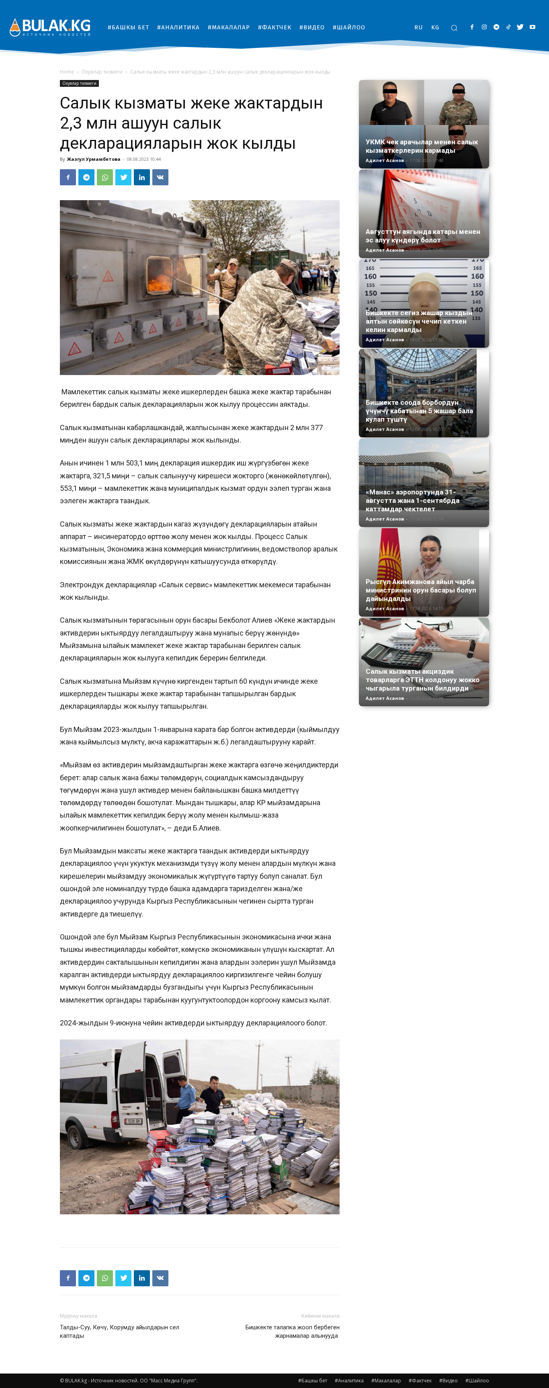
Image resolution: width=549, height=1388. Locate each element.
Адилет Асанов (385, 160)
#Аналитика (349, 1380)
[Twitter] (520, 28)
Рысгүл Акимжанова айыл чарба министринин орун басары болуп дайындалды (421, 590)
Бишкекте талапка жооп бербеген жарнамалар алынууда (292, 1331)
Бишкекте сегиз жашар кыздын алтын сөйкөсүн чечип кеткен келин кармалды (419, 321)
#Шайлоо (477, 1380)
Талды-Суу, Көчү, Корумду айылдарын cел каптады (119, 1331)
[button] (454, 28)
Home (67, 71)
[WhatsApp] (105, 177)
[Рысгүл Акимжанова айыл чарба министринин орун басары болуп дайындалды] (424, 572)
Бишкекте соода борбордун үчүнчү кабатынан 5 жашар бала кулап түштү (419, 410)
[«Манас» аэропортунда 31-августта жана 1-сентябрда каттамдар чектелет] (424, 474)
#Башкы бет (312, 1380)
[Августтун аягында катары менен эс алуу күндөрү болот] (424, 210)
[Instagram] (484, 28)
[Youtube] (532, 28)
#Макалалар (386, 1380)
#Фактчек (420, 1380)
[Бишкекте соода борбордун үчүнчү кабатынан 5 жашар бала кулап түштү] (424, 393)
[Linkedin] (142, 177)
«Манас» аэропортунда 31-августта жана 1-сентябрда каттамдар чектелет (412, 500)
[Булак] (50, 27)
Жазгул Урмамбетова (94, 159)
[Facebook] (472, 28)
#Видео (448, 1380)
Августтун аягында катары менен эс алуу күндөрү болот (423, 236)
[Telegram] (496, 28)
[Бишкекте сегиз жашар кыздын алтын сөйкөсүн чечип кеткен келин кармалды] (424, 303)
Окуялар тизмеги (102, 71)
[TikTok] (508, 28)
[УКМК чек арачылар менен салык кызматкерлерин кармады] (424, 124)
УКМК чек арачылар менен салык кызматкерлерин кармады (422, 146)
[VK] (160, 177)
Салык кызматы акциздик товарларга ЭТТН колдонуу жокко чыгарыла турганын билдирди (422, 679)
